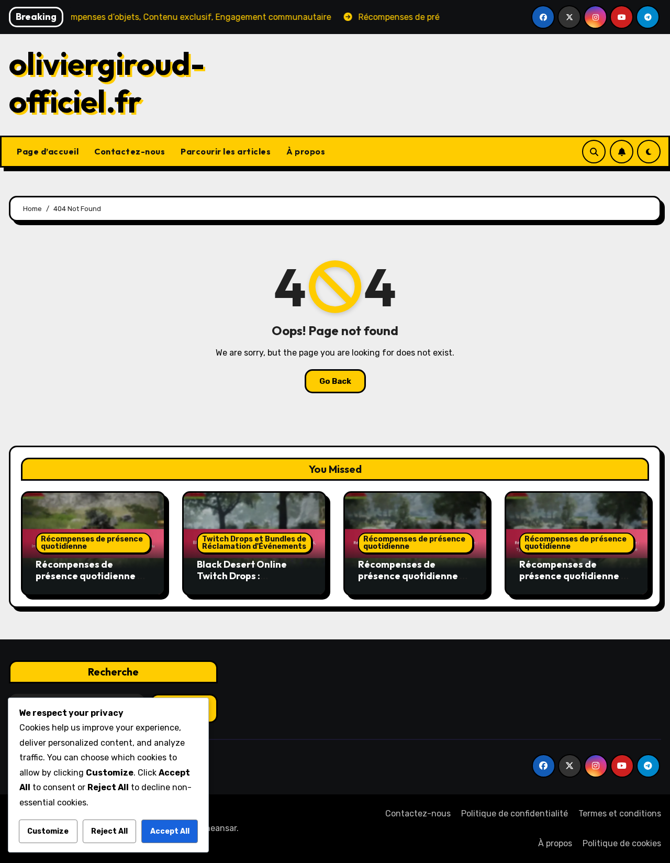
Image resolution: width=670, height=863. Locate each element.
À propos (305, 151)
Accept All (169, 831)
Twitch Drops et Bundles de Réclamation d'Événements (254, 543)
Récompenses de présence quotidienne (92, 543)
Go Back (335, 381)
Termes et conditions (619, 813)
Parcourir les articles (226, 151)
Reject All (109, 831)
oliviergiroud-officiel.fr (107, 82)
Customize (48, 831)
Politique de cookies (622, 843)
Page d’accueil (48, 151)
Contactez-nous (129, 151)
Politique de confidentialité (514, 813)
